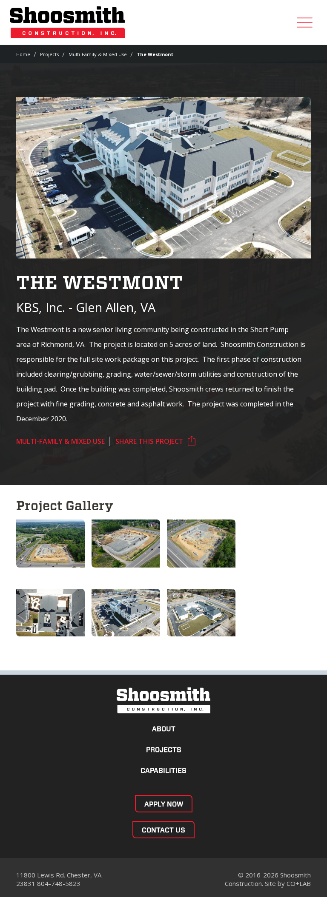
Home (23, 54)
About (163, 729)
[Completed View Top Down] (50, 612)
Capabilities (163, 770)
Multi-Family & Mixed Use (98, 54)
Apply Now (163, 804)
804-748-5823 (58, 883)
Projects (49, 54)
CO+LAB (299, 883)
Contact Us (163, 830)
